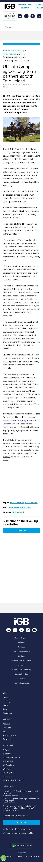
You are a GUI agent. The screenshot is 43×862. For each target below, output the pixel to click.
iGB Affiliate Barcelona (11, 758)
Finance (21, 647)
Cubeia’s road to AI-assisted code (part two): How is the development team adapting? (20, 807)
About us (6, 724)
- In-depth (15, 810)
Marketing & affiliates (21, 660)
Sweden (6, 457)
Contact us (7, 728)
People (21, 665)
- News (13, 802)
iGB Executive (8, 761)
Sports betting (17, 50)
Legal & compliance (21, 651)
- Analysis (14, 795)
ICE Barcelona (8, 765)
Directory (6, 702)
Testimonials (7, 739)
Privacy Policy (9, 856)
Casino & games (21, 638)
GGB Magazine (8, 773)
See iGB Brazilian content (10, 16)
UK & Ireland (18, 512)
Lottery (21, 656)
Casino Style (7, 777)
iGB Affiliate (7, 754)
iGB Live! (6, 750)
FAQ (4, 731)
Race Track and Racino (20, 507)
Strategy (21, 679)
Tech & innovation (21, 683)
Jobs (5, 709)
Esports (21, 642)
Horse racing (9, 54)
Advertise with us (9, 735)
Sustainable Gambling (21, 669)
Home (6, 50)
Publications (7, 713)
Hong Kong (29, 453)
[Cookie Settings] (3, 858)
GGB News (7, 769)
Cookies (19, 856)
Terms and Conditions (32, 856)
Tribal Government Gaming (13, 780)
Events (5, 705)
